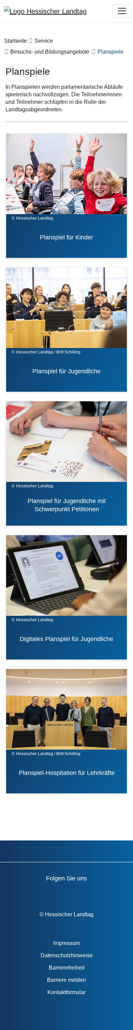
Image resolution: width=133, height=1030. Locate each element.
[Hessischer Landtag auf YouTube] (42, 893)
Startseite (15, 41)
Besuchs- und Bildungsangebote (49, 52)
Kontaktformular (66, 992)
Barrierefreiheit (67, 968)
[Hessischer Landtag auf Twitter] (62, 893)
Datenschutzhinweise (67, 955)
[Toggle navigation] (122, 11)
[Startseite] (45, 10)
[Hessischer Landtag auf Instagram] (81, 893)
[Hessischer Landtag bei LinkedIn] (120, 893)
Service (43, 41)
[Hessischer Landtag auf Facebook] (23, 893)
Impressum (66, 943)
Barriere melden (66, 980)
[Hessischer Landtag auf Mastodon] (101, 893)
